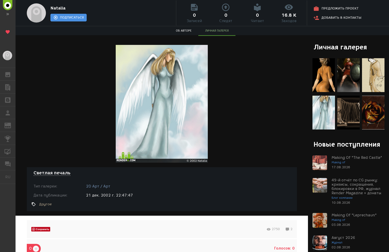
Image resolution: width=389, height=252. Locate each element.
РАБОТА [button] (8, 112)
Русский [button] (10, 177)
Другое (45, 204)
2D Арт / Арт (98, 186)
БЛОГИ (8, 100)
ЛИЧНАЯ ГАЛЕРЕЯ (217, 30)
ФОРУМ (8, 163)
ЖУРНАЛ (10, 125)
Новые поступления (347, 144)
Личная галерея (340, 47)
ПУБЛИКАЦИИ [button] (8, 87)
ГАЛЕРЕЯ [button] (8, 74)
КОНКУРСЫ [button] (8, 138)
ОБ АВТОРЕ (184, 30)
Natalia (58, 8)
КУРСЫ (8, 151)
